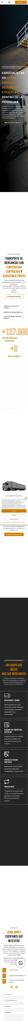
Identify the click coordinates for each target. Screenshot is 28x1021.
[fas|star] (11, 987)
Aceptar (14, 511)
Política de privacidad (15, 522)
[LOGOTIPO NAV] (2, 2)
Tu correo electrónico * (10, 1000)
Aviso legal (22, 522)
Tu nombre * (7, 994)
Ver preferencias (14, 519)
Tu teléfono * (7, 1006)
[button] (26, 498)
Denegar (14, 515)
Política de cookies (6, 522)
